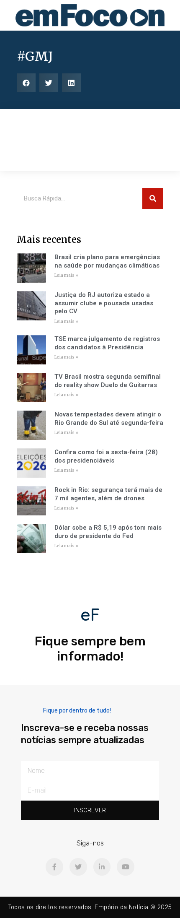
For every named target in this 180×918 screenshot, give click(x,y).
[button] (26, 82)
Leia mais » (66, 275)
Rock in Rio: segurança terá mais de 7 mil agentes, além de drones (108, 494)
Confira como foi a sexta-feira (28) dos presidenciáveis (106, 456)
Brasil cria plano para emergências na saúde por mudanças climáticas (107, 261)
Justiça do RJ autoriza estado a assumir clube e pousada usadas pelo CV (103, 303)
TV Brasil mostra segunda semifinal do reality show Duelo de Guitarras (107, 381)
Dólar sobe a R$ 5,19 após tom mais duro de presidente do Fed (108, 532)
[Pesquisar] (152, 198)
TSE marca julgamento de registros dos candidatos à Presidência (107, 343)
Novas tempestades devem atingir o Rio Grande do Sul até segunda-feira (108, 418)
